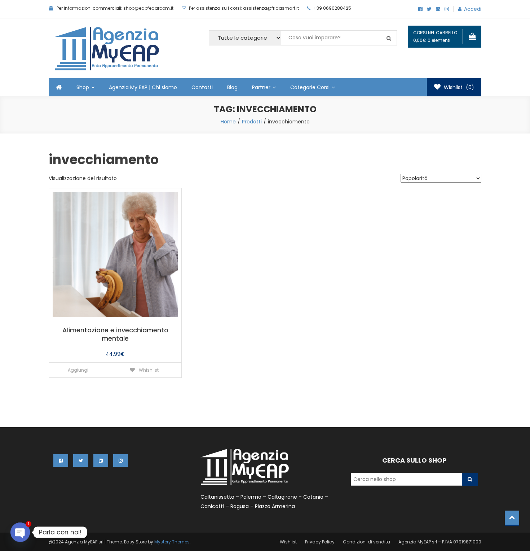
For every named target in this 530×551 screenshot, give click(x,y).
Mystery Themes (172, 542)
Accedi (472, 9)
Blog (232, 87)
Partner (261, 87)
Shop (82, 87)
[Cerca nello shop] (470, 479)
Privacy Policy (320, 542)
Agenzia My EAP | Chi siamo (143, 87)
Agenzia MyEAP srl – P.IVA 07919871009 (439, 542)
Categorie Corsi (310, 87)
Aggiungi (78, 370)
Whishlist (148, 370)
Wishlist (288, 542)
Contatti (202, 87)
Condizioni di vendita (366, 542)
